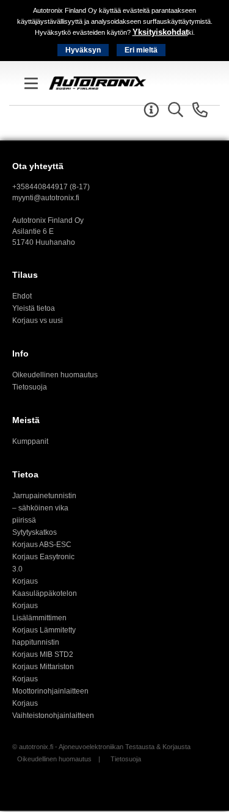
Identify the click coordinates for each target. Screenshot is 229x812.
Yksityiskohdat (160, 32)
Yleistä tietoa (33, 308)
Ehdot (22, 296)
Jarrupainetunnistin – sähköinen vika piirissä (44, 507)
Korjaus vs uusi (37, 320)
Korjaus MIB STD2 (42, 654)
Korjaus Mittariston (43, 666)
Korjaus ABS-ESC (41, 544)
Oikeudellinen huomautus (55, 375)
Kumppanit (30, 441)
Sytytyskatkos (34, 532)
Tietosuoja (29, 387)
